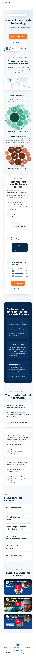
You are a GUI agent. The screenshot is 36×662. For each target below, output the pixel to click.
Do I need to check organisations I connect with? (18, 537)
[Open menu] (32, 3)
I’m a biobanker (18, 43)
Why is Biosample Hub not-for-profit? (18, 547)
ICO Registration (18, 650)
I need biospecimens (18, 36)
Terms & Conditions (18, 647)
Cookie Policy (28, 647)
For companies (18, 283)
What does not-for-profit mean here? (18, 557)
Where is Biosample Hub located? (18, 518)
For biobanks (18, 289)
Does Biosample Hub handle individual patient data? (18, 528)
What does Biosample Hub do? (18, 508)
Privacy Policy (7, 647)
